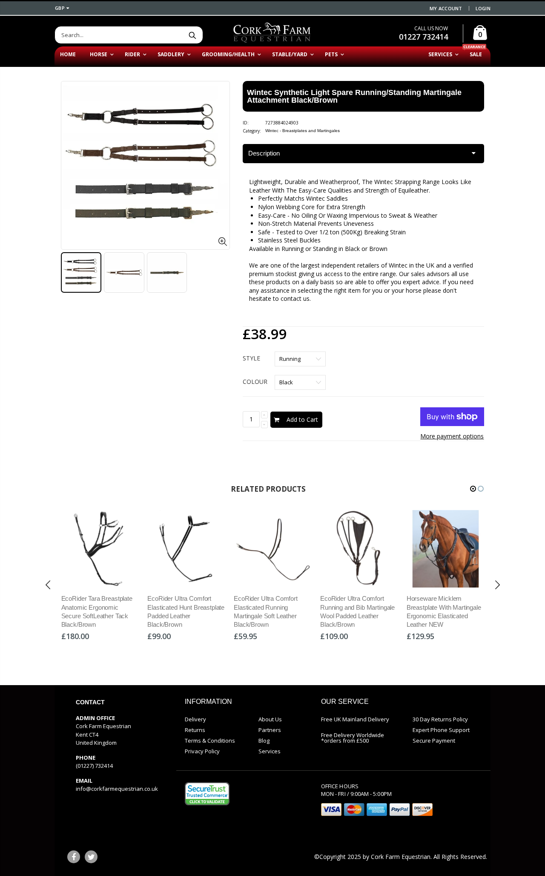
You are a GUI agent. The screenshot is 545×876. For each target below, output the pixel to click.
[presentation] (48, 585)
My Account (446, 8)
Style (251, 358)
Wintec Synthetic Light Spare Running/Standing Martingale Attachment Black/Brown (354, 96)
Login (483, 8)
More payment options (452, 436)
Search (192, 34)
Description (264, 153)
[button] (473, 489)
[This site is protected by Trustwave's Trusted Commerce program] (207, 793)
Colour (255, 381)
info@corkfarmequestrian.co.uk (117, 788)
